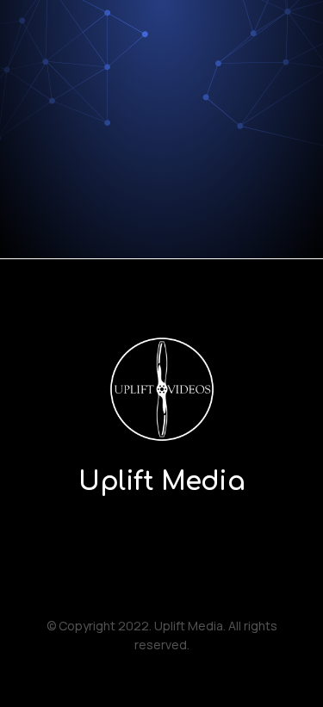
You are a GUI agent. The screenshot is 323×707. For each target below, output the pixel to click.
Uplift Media (161, 482)
